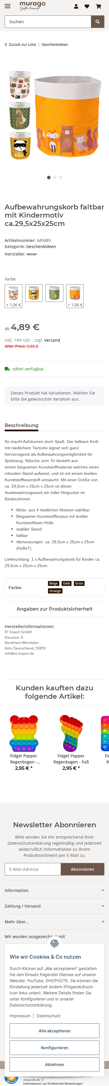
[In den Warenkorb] (9, 62)
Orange (55, 591)
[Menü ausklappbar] (7, 3)
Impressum (20, 1015)
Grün (79, 583)
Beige (53, 583)
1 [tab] (49, 177)
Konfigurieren (54, 1047)
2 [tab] (54, 177)
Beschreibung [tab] (21, 425)
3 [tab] (60, 177)
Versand (52, 340)
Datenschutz (49, 1015)
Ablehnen (54, 1064)
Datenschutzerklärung (29, 843)
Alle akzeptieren (55, 1030)
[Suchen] (97, 21)
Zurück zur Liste (22, 44)
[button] (76, 6)
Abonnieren (82, 869)
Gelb (66, 583)
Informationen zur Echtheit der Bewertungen (53, 1083)
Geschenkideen (41, 246)
